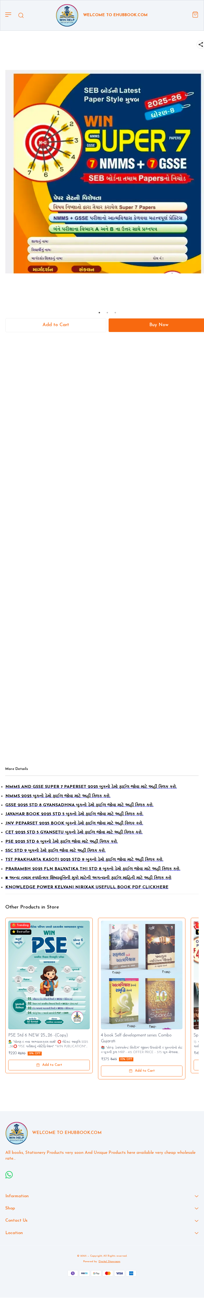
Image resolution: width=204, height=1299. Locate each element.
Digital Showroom (109, 1261)
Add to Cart (55, 325)
